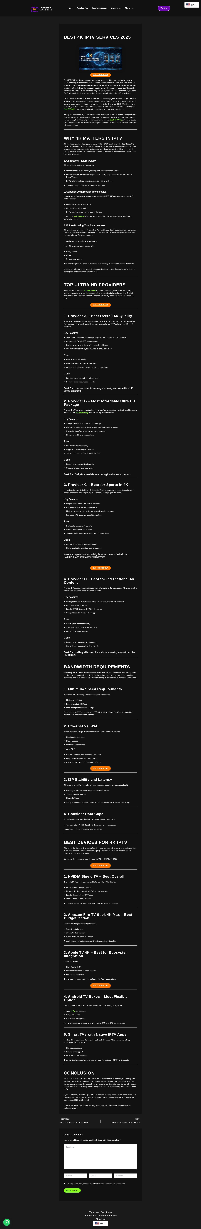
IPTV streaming (82, 412)
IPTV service (78, 216)
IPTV (73, 1011)
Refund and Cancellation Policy (100, 1215)
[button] (164, 8)
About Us (129, 8)
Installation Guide (99, 8)
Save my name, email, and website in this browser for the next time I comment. (96, 1184)
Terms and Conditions (100, 1212)
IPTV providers (90, 290)
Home (70, 8)
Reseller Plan (82, 8)
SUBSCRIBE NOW (100, 75)
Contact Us (116, 8)
